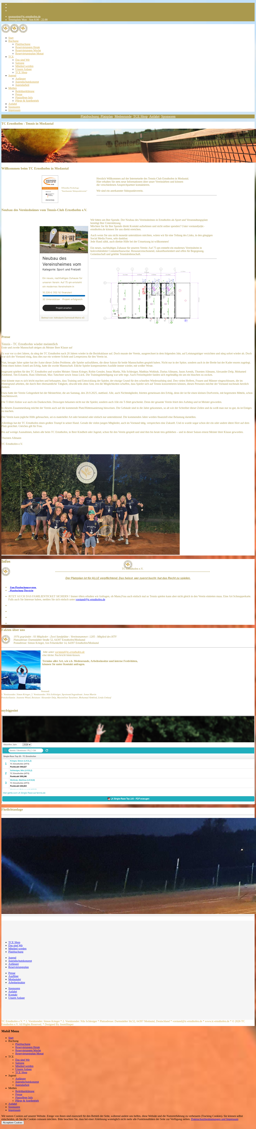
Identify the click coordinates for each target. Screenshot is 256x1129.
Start (10, 37)
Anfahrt (12, 103)
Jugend (12, 75)
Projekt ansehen (64, 308)
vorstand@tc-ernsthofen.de (90, 599)
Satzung (19, 62)
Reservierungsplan (18, 967)
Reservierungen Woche (28, 50)
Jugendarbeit (22, 84)
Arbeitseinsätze (16, 982)
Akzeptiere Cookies (12, 1122)
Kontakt (12, 994)
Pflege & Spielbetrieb (27, 100)
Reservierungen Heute (27, 47)
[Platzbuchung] (100, 116)
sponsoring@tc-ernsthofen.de (24, 16)
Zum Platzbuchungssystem (23, 587)
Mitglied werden (24, 66)
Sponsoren (14, 106)
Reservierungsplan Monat (29, 53)
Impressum (14, 110)
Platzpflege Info (24, 97)
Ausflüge (13, 976)
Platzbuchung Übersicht (20, 590)
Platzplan (107, 116)
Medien (12, 88)
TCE (11, 56)
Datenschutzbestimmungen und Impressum (214, 1119)
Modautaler (14, 979)
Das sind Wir (22, 59)
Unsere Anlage (23, 69)
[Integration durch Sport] (50, 189)
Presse (18, 94)
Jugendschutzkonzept (27, 81)
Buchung (13, 40)
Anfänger (20, 78)
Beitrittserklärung (24, 91)
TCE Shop (21, 72)
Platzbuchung (22, 44)
